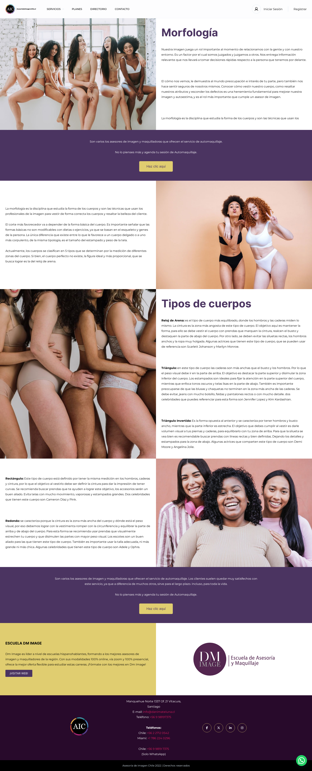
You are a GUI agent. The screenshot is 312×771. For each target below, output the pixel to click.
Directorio (98, 9)
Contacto (122, 9)
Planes (77, 9)
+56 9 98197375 (160, 717)
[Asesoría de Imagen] (20, 9)
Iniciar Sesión (273, 9)
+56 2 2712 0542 (158, 733)
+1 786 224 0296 (159, 738)
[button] (301, 760)
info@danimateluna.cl (159, 712)
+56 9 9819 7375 (158, 749)
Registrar (300, 9)
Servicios (54, 9)
